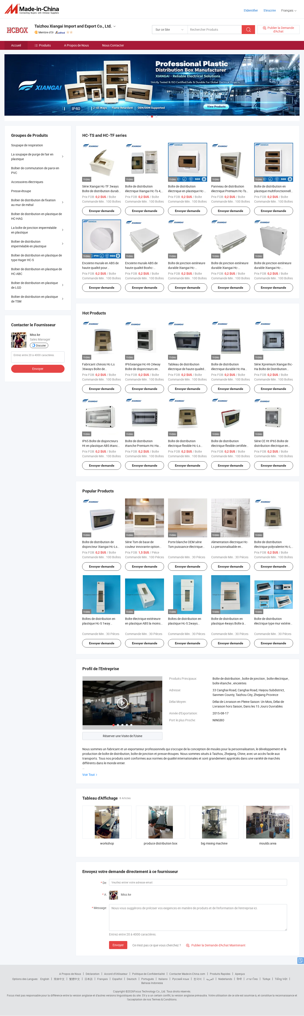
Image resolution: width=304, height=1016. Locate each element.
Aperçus (240, 974)
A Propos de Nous (76, 45)
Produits (45, 45)
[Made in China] (33, 9)
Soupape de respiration (27, 145)
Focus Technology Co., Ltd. (150, 991)
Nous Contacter (113, 45)
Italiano (163, 979)
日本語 (89, 979)
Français (102, 979)
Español (117, 979)
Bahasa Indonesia (152, 983)
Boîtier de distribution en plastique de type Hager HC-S (36, 257)
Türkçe (266, 979)
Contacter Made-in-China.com (187, 974)
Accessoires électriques (27, 182)
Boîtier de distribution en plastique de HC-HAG (36, 216)
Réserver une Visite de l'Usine (122, 736)
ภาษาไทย (252, 979)
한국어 (198, 979)
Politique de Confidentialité (148, 974)
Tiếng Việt (281, 979)
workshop (107, 843)
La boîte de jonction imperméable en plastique (34, 230)
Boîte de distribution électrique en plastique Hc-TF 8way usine (186, 191)
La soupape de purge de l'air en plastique (32, 156)
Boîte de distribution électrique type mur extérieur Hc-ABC (273, 623)
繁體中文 (74, 979)
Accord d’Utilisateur (116, 974)
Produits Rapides (220, 974)
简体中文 (59, 979)
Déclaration (92, 974)
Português (147, 979)
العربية (210, 979)
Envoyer (118, 945)
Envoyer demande (101, 211)
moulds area (267, 843)
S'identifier (251, 10)
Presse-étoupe (21, 191)
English (44, 979)
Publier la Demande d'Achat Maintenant (215, 945)
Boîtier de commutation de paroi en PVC (35, 170)
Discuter (41, 345)
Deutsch (132, 979)
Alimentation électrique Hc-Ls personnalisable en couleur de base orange (229, 546)
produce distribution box (160, 843)
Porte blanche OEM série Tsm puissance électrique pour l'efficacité (185, 546)
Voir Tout (88, 774)
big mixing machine (214, 843)
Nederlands (225, 979)
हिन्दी (239, 979)
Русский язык (180, 979)
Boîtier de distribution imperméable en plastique (28, 243)
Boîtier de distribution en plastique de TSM (34, 298)
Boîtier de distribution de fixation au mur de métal (33, 202)
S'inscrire (269, 10)
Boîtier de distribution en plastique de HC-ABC (36, 271)
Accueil (16, 45)
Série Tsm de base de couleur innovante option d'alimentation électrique (142, 546)
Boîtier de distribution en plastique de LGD (34, 285)
